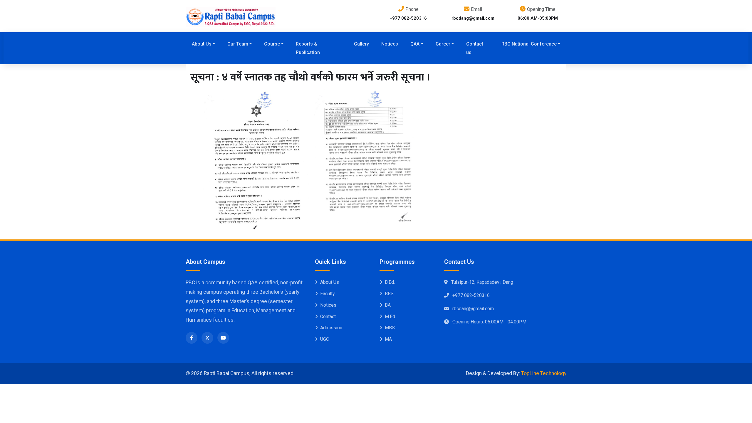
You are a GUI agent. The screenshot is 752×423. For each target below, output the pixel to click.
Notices (389, 44)
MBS (390, 327)
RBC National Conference (529, 44)
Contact (328, 316)
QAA (414, 44)
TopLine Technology (543, 373)
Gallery (361, 44)
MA (388, 339)
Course (272, 44)
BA (388, 305)
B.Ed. (390, 282)
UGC (324, 339)
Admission (331, 327)
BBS (389, 293)
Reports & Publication (308, 48)
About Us (202, 44)
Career (443, 44)
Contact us (474, 48)
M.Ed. (390, 316)
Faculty (327, 293)
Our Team (237, 44)
